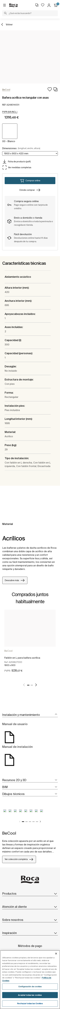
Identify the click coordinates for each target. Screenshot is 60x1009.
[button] (5, 13)
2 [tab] (26, 821)
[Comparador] (37, 5)
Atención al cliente (14, 906)
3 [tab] (30, 821)
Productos (9, 893)
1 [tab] (23, 821)
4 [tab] (33, 821)
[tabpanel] (30, 644)
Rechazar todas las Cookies (30, 1003)
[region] (30, 979)
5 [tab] (37, 821)
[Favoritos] (42, 5)
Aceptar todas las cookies (30, 995)
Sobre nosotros (12, 919)
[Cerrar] (56, 953)
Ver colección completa (16, 859)
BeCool (8, 650)
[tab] (30, 715)
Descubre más (12, 580)
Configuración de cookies (30, 986)
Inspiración (9, 933)
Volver (9, 24)
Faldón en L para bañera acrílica (22, 657)
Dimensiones (21, 148)
